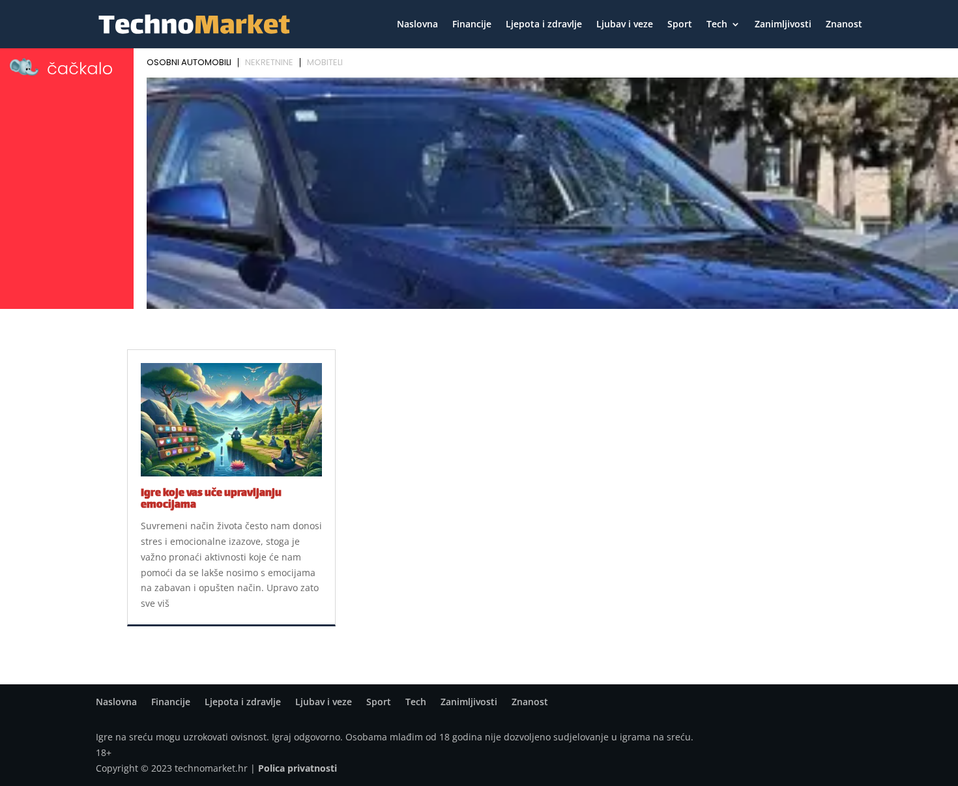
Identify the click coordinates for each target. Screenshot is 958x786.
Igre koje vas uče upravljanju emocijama (211, 499)
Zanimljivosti (783, 25)
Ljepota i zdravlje (544, 25)
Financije (471, 25)
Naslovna (417, 25)
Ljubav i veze (624, 25)
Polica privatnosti (297, 768)
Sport (679, 25)
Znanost (844, 25)
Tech (716, 25)
